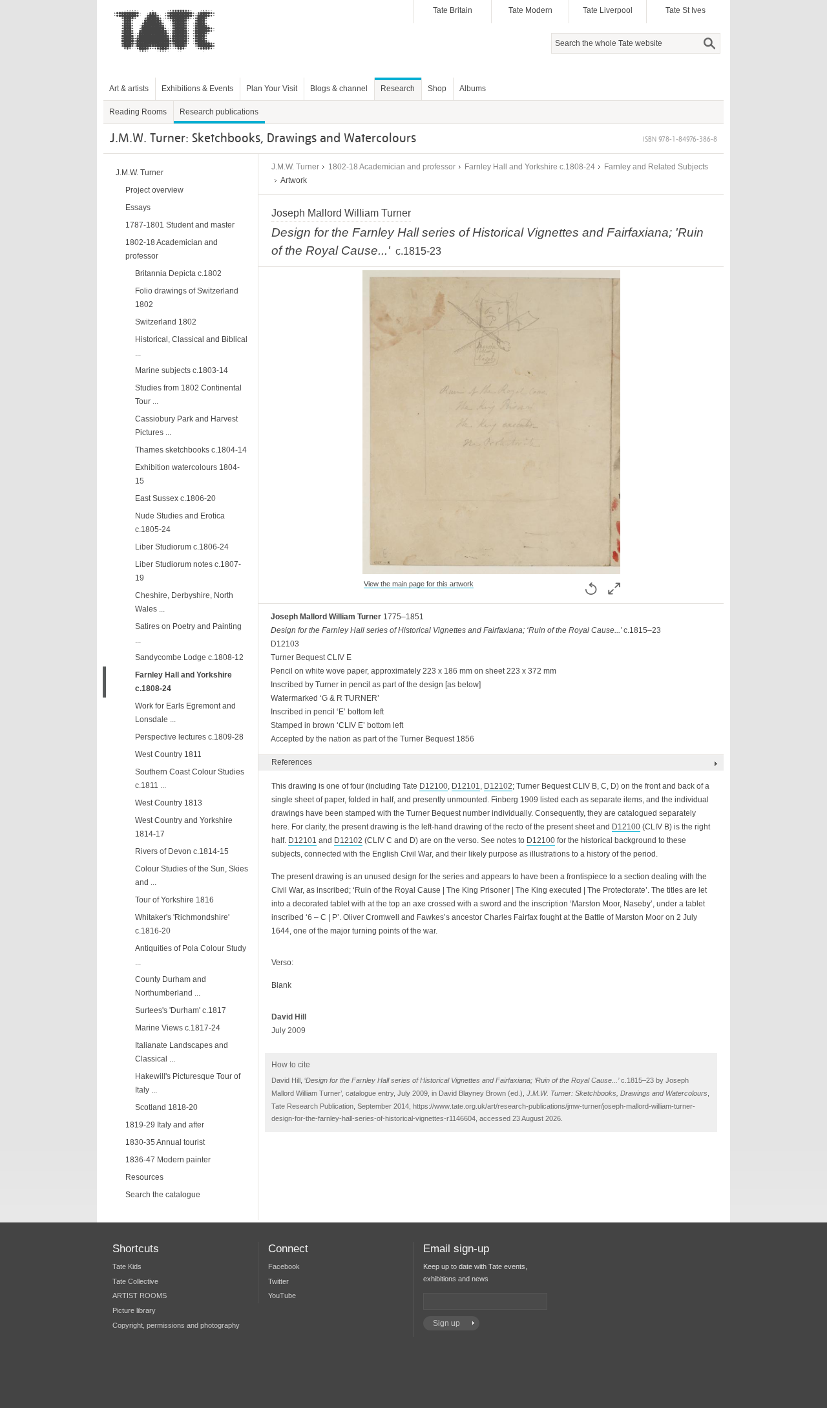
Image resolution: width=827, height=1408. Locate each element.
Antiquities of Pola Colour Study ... (190, 955)
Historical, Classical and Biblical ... (191, 346)
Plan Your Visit (271, 88)
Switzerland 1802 (165, 321)
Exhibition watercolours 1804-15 (187, 474)
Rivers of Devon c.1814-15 (182, 851)
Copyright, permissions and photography (176, 1325)
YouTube (282, 1295)
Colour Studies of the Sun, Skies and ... (191, 875)
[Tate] (168, 60)
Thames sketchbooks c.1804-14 (191, 449)
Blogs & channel (339, 88)
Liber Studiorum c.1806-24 (182, 546)
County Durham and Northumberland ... (170, 986)
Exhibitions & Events (197, 88)
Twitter (278, 1281)
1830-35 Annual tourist (165, 1142)
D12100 (433, 786)
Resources (144, 1177)
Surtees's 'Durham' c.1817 (180, 1010)
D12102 (498, 786)
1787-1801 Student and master (180, 224)
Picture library (134, 1310)
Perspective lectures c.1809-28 (189, 736)
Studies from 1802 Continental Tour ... (188, 394)
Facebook (284, 1266)
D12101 (466, 786)
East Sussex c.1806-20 (175, 498)
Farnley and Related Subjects (656, 166)
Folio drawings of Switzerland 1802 (186, 297)
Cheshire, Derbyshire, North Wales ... (184, 602)
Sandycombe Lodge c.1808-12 (189, 657)
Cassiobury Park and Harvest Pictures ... (186, 425)
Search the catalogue (162, 1194)
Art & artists (129, 88)
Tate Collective (135, 1281)
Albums (472, 88)
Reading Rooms (138, 111)
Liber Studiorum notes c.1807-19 (188, 571)
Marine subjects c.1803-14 (181, 370)
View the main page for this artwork (419, 584)
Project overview (154, 190)
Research (398, 88)
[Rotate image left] (591, 588)
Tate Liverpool (608, 10)
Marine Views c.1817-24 (177, 1027)
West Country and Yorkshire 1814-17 (184, 827)
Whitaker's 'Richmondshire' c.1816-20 (182, 924)
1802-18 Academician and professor (391, 166)
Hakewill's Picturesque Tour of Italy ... (187, 1083)
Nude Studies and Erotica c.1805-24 (180, 522)
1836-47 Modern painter (168, 1159)
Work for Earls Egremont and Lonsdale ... (185, 712)
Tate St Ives (685, 10)
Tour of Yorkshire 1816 (174, 899)
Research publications (219, 111)
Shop (437, 88)
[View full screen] (491, 566)
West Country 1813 (168, 802)
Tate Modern (530, 10)
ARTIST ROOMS (139, 1295)
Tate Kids (126, 1266)
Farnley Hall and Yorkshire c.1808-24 (530, 166)
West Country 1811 (168, 754)
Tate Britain (452, 10)
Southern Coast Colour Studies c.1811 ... (189, 778)
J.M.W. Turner (295, 166)
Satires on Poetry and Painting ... (188, 633)
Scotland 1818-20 (166, 1107)
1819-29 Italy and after (164, 1124)
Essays (138, 207)
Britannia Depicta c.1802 (178, 273)
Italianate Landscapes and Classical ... (181, 1052)
